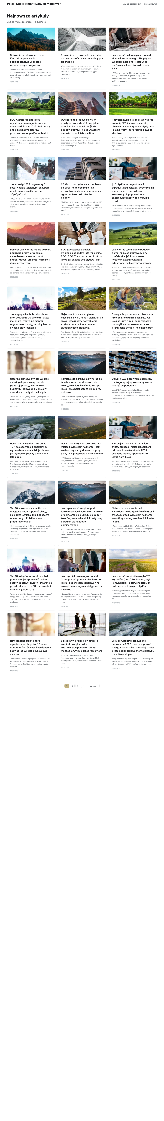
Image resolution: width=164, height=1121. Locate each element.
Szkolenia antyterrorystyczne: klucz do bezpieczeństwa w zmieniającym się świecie (82, 58)
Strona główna (150, 4)
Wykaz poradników (132, 4)
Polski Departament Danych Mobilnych (34, 4)
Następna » (93, 686)
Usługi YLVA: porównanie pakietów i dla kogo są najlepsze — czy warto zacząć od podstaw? (132, 382)
